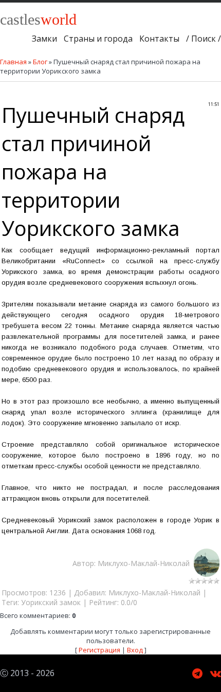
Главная (13, 61)
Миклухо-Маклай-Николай (146, 563)
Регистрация (99, 649)
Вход (135, 649)
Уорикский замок (51, 602)
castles (38, 19)
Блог (40, 61)
